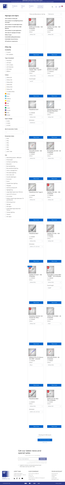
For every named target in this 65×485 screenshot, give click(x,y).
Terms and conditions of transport (37, 477)
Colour (31, 32)
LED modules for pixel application (13, 30)
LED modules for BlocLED (11, 18)
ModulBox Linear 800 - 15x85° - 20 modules (54, 275)
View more (36, 54)
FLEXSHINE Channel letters (11, 39)
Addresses (54, 475)
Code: (30, 30)
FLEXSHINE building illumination (12, 37)
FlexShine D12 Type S (36, 192)
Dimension (31, 120)
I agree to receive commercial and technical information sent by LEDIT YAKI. (30, 466)
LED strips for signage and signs (13, 32)
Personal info (55, 473)
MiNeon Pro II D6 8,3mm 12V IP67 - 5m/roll (52, 69)
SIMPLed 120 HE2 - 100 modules (53, 399)
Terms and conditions (34, 473)
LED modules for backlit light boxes (13, 24)
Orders (53, 476)
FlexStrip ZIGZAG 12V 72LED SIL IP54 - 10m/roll (36, 317)
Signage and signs (12, 16)
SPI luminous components (11, 41)
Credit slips (54, 477)
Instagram (19, 478)
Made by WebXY (58, 483)
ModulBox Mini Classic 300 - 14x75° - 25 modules (35, 69)
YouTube (22, 478)
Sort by (43, 14)
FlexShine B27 (33, 233)
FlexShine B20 (33, 398)
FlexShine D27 (33, 109)
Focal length (32, 78)
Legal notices (32, 479)
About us (31, 475)
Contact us (31, 476)
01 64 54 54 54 (17, 476)
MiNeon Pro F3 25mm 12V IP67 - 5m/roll (36, 358)
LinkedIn (14, 478)
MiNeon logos (8, 34)
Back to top (45, 442)
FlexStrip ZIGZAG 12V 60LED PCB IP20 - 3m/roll (54, 111)
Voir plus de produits (45, 439)
